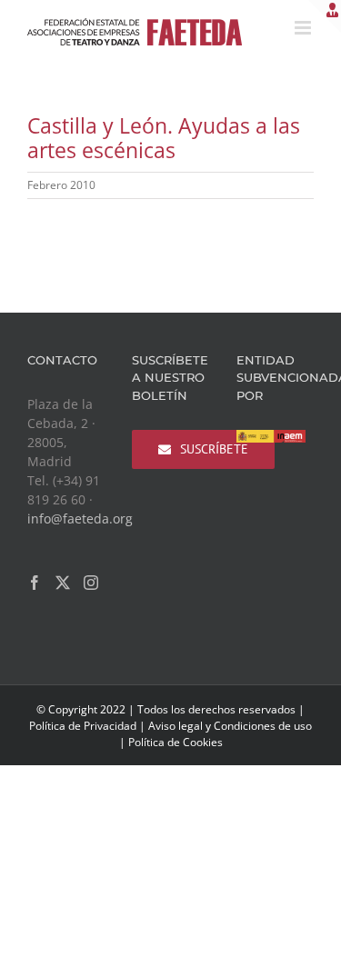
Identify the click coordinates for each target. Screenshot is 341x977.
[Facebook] (34, 582)
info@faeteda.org (80, 518)
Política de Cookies (175, 742)
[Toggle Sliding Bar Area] (324, 16)
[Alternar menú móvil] (304, 27)
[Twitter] (62, 582)
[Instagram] (91, 582)
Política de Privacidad (82, 725)
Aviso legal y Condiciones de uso (230, 725)
